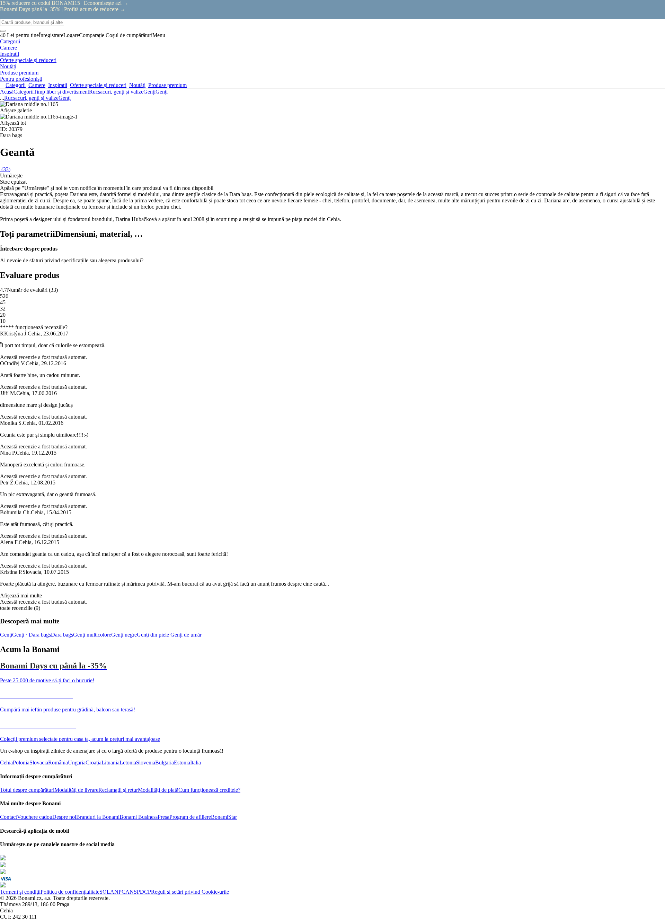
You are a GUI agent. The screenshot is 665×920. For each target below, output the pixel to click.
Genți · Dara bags (31, 635)
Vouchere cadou (34, 817)
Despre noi (64, 817)
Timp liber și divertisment (61, 92)
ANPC (117, 892)
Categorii (24, 92)
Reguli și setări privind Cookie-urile (190, 892)
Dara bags (62, 635)
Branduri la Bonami (97, 817)
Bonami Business (138, 817)
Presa (163, 817)
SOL (104, 892)
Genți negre (124, 635)
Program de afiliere (190, 817)
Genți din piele (153, 635)
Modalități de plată (158, 790)
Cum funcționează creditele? (209, 790)
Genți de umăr (186, 635)
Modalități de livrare (76, 790)
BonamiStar (224, 817)
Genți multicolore (92, 635)
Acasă (7, 92)
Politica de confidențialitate (70, 892)
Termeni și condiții (20, 892)
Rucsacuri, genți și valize (116, 92)
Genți (162, 92)
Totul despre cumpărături (27, 790)
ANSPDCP (138, 892)
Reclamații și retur (118, 790)
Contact (8, 817)
